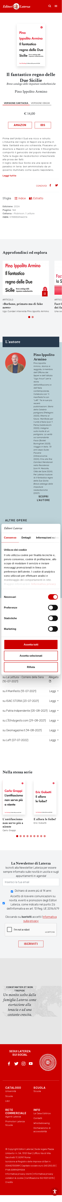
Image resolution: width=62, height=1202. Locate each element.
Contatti (37, 1118)
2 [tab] (33, 317)
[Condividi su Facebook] (50, 185)
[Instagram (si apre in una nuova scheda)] (23, 1064)
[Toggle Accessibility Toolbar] (54, 1191)
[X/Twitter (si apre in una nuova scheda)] (16, 1064)
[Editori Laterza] (16, 6)
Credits (9, 1182)
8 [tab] (41, 836)
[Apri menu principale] (56, 6)
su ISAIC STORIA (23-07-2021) (21, 701)
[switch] (53, 607)
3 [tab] (24, 836)
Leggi (53, 691)
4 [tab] (27, 836)
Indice (22, 198)
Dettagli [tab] (26, 537)
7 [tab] (38, 836)
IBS (42, 125)
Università (10, 1091)
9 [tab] (45, 836)
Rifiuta (31, 667)
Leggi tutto (9, 175)
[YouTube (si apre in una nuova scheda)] (31, 1064)
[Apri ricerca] (50, 6)
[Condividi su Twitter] (56, 185)
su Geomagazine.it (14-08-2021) (22, 730)
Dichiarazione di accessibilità (41, 1130)
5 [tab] (31, 836)
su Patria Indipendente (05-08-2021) (25, 710)
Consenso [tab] (10, 537)
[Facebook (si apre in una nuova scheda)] (9, 1064)
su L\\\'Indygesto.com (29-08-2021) (24, 720)
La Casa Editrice (42, 1113)
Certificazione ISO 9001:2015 (39, 1178)
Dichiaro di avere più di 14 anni (33, 890)
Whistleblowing (41, 1123)
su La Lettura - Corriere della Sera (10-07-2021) (23, 679)
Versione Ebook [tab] (40, 103)
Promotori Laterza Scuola (15, 1123)
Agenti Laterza (13, 1116)
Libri (7, 1101)
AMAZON (20, 125)
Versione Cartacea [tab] (16, 103)
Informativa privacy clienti (18, 1174)
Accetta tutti (31, 644)
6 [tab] (34, 836)
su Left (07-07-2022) (15, 740)
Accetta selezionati (31, 655)
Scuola (9, 1096)
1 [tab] (29, 317)
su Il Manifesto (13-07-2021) (19, 691)
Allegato (54, 677)
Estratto (38, 198)
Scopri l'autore (43, 498)
